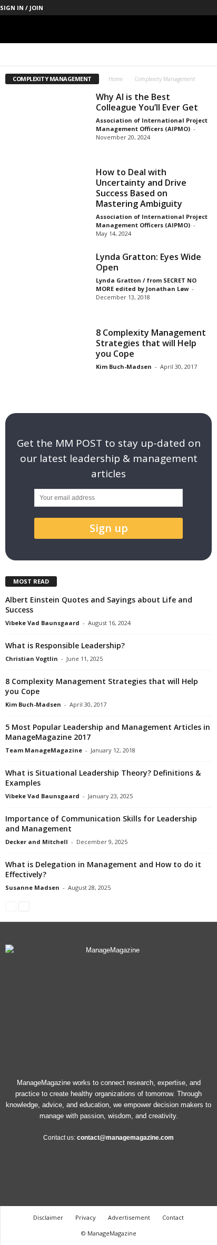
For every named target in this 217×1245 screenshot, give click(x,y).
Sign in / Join (21, 8)
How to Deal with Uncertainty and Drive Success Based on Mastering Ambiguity (141, 187)
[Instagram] (143, 7)
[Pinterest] (176, 7)
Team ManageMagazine (43, 750)
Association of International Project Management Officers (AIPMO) (152, 124)
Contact (173, 1217)
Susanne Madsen (32, 887)
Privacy (85, 1217)
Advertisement (129, 1217)
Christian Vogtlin (31, 658)
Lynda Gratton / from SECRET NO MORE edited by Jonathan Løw (146, 284)
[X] (192, 7)
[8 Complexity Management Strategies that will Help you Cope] (46, 358)
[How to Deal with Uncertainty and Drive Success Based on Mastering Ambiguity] (46, 197)
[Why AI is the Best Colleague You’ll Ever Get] (46, 122)
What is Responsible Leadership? (65, 645)
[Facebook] (127, 7)
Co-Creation (42, 54)
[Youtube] (209, 7)
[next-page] (23, 905)
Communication (90, 54)
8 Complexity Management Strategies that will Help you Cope (151, 343)
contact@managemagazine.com (125, 1137)
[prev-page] (10, 905)
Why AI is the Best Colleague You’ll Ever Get (147, 102)
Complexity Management (155, 54)
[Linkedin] (160, 7)
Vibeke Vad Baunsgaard (42, 623)
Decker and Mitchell (36, 842)
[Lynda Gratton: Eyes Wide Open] (46, 282)
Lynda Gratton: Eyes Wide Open (148, 262)
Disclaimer (48, 1217)
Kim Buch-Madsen (124, 366)
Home (115, 79)
